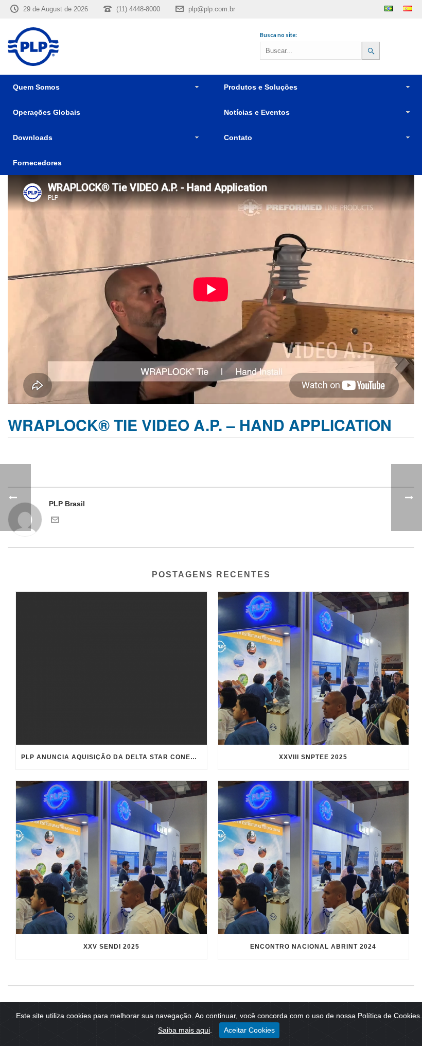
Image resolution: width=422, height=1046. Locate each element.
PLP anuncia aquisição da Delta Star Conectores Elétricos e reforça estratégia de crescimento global (114, 757)
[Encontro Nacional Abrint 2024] (313, 857)
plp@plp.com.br (211, 9)
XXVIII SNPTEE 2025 (313, 757)
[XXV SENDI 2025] (111, 857)
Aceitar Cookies (249, 1030)
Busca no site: (278, 34)
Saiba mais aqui (184, 1030)
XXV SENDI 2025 (111, 946)
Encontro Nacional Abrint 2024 (313, 946)
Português (388, 8)
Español (407, 8)
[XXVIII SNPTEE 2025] (313, 668)
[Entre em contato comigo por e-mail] (55, 521)
